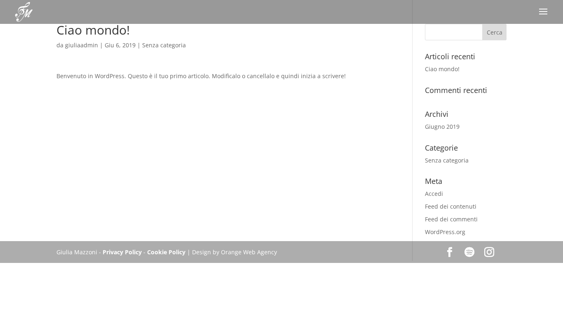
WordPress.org (445, 232)
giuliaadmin (81, 45)
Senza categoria (164, 45)
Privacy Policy (123, 252)
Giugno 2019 (442, 126)
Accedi (434, 194)
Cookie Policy (166, 252)
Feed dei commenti (451, 219)
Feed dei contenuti (450, 206)
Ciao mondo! (442, 69)
